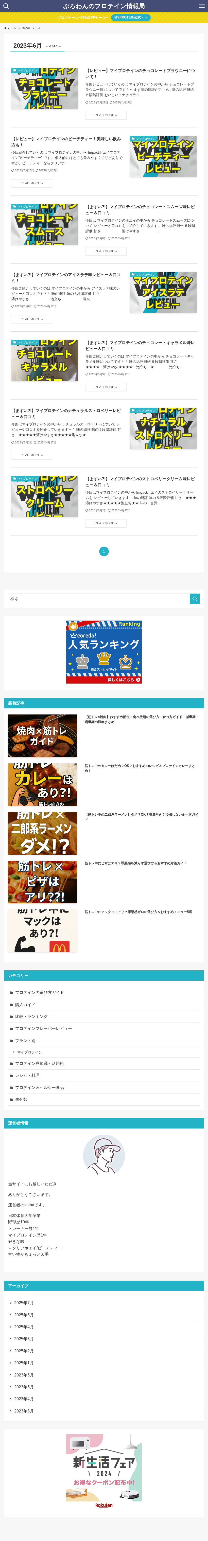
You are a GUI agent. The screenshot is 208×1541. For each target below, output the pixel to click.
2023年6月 (24, 1375)
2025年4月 (24, 1327)
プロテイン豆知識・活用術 (39, 1063)
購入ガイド (25, 1004)
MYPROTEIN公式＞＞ (130, 17)
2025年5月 (24, 1315)
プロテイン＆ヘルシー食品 (39, 1087)
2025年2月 (24, 1351)
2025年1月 (24, 1363)
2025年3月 (24, 1339)
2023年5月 (24, 1387)
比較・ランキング (31, 1016)
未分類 (21, 1099)
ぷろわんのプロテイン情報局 (104, 6)
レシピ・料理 (27, 1075)
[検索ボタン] (6, 6)
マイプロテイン (29, 1052)
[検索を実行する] (195, 599)
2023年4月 (24, 1399)
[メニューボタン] (202, 6)
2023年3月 (24, 1411)
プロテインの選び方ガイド (39, 992)
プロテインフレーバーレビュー (43, 1028)
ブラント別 (25, 1040)
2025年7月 (24, 1303)
